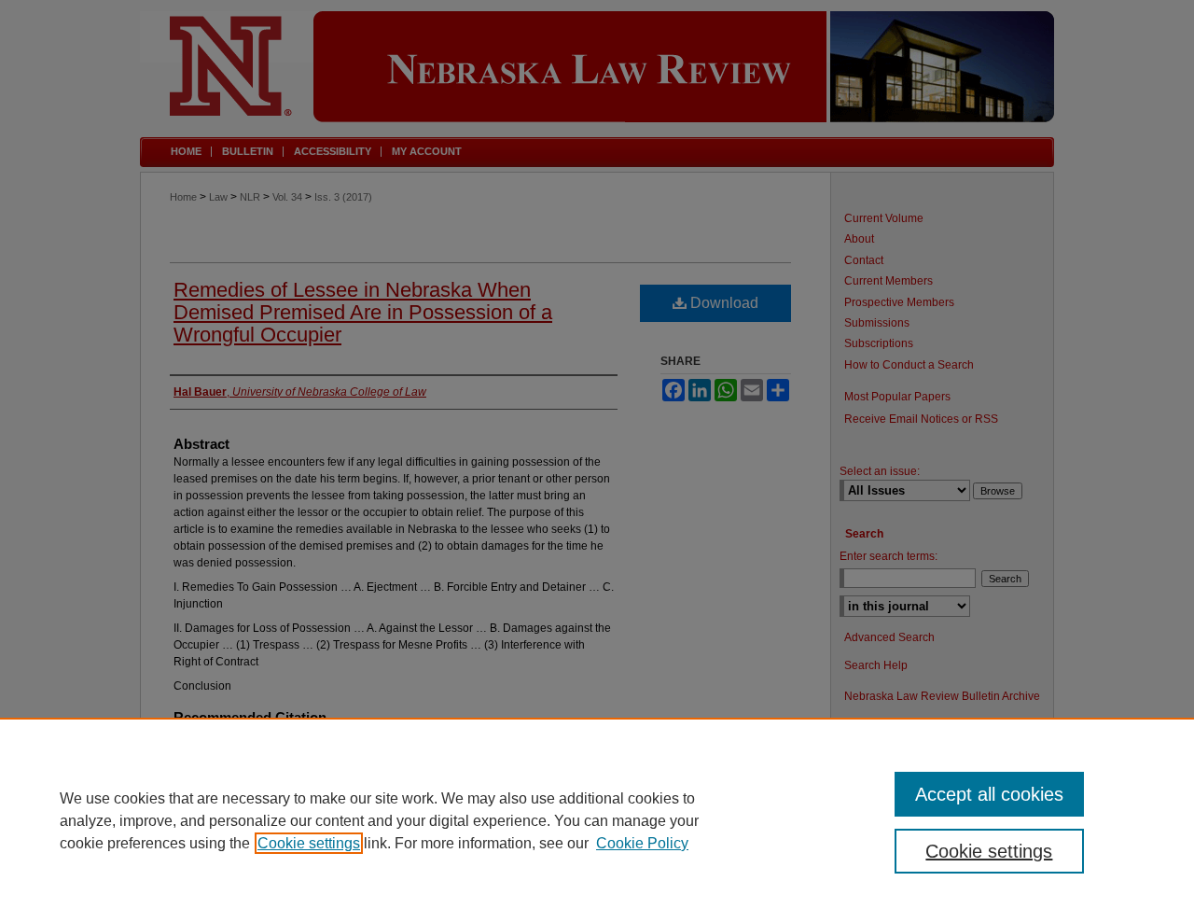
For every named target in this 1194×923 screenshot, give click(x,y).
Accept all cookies (989, 794)
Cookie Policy (642, 843)
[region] (597, 820)
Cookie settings (308, 843)
